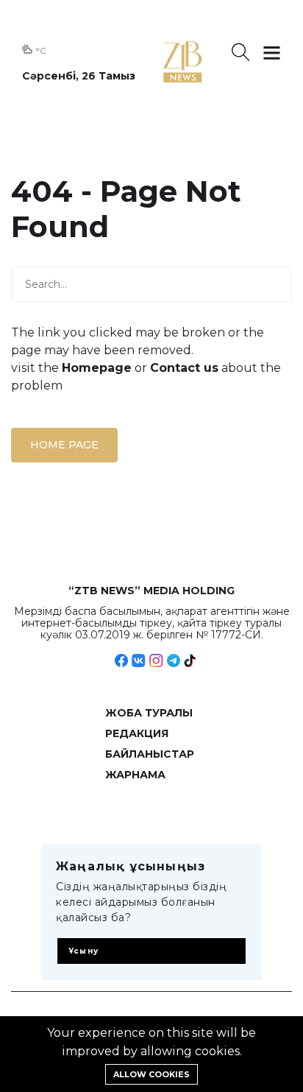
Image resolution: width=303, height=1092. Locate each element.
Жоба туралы (149, 713)
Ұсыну (83, 951)
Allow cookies (151, 1074)
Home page (64, 444)
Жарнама (135, 775)
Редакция (136, 733)
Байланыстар (149, 754)
